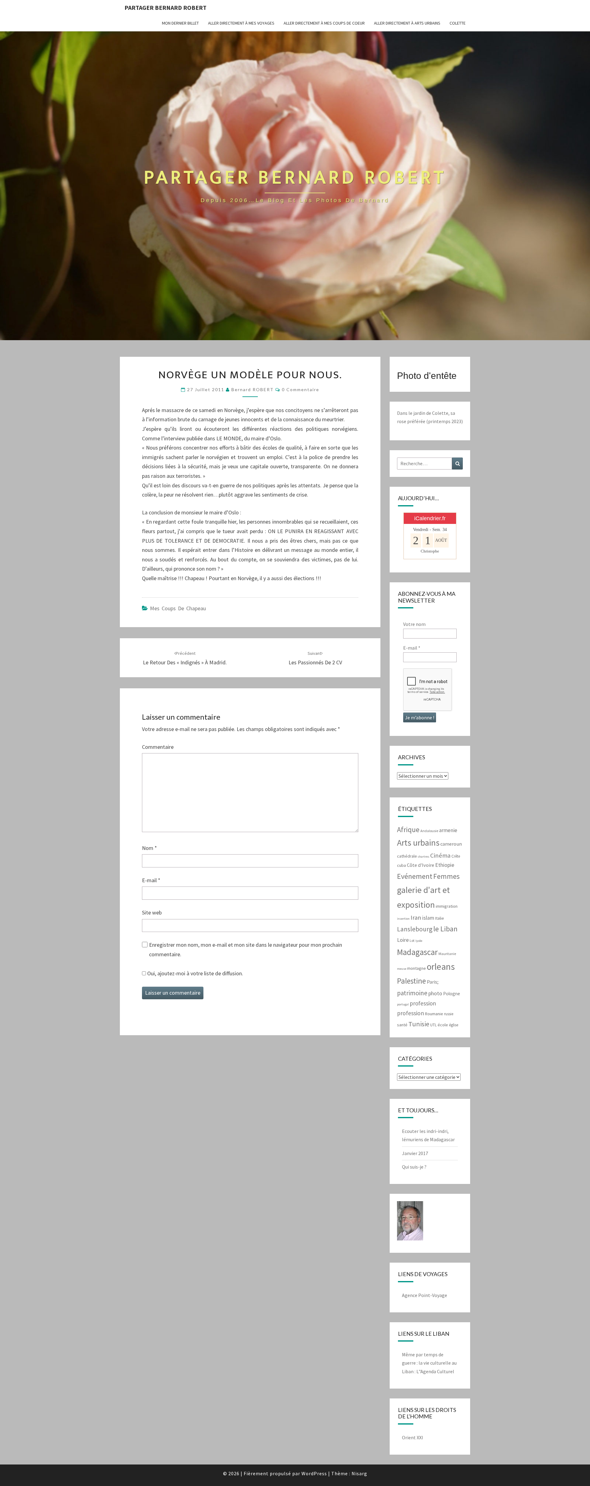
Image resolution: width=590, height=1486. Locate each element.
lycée (418, 941)
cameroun (451, 844)
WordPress (314, 1473)
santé (402, 1025)
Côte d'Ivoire (420, 865)
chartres (423, 857)
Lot (412, 940)
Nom (149, 847)
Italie (439, 918)
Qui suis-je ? (414, 1167)
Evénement (414, 876)
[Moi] (410, 1223)
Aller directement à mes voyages (241, 23)
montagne (416, 968)
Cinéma (440, 855)
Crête (455, 856)
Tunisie (418, 1024)
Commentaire (158, 746)
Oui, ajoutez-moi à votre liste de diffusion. (194, 973)
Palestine (411, 981)
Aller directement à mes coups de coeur (324, 23)
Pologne (451, 994)
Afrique (408, 829)
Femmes (446, 876)
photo (435, 993)
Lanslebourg (414, 929)
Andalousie (429, 830)
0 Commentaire (300, 389)
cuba (401, 865)
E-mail (151, 880)
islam (428, 917)
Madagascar (417, 952)
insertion (403, 919)
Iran (416, 918)
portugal (403, 1004)
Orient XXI (412, 1437)
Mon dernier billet (180, 23)
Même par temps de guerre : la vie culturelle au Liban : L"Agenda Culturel (429, 1362)
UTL (433, 1025)
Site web (152, 912)
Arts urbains (418, 842)
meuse (401, 969)
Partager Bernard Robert (165, 7)
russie (448, 1013)
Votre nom (414, 624)
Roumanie (434, 1013)
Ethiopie (444, 865)
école (443, 1025)
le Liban (445, 929)
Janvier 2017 (415, 1153)
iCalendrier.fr (430, 518)
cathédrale (407, 856)
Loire (403, 939)
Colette (458, 23)
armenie (448, 830)
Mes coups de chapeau (178, 608)
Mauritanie (447, 953)
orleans (441, 966)
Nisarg (359, 1473)
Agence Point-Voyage (424, 1295)
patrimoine (412, 993)
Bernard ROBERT (252, 389)
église (453, 1025)
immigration (447, 906)
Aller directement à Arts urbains (407, 23)
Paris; (433, 982)
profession (423, 1003)
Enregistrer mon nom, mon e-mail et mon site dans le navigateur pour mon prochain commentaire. (245, 949)
